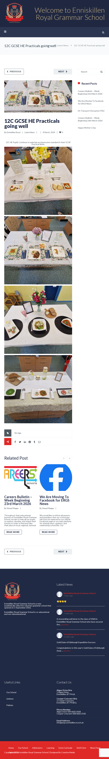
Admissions (37, 748)
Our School (11, 692)
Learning (50, 748)
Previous (15, 71)
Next (61, 71)
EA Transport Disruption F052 (91, 111)
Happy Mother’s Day (87, 127)
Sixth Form (81, 748)
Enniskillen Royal (13, 132)
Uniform (9, 699)
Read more (13, 532)
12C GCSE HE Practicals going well (32, 123)
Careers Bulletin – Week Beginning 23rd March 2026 (18, 500)
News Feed (95, 748)
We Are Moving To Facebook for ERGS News (54, 500)
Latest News (63, 45)
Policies (9, 705)
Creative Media (68, 752)
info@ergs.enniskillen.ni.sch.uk (70, 722)
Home (49, 45)
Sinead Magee (12, 508)
